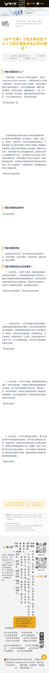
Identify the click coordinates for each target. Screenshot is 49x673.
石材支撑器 (17, 554)
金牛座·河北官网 (12, 641)
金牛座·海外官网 (10, 632)
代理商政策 (33, 594)
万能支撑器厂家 (8, 547)
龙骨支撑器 (17, 564)
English (41, 3)
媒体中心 (22, 5)
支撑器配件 (17, 590)
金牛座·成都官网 (28, 635)
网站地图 (23, 665)
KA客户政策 (33, 609)
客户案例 (22, 2)
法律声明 (33, 665)
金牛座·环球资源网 (24, 651)
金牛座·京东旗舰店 (17, 648)
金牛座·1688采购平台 (12, 645)
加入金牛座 (29, 597)
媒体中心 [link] (5, 24)
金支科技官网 (26, 632)
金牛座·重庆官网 (12, 638)
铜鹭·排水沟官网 (30, 641)
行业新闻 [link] (5, 26)
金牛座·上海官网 (30, 638)
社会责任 (23, 12)
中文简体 (33, 3)
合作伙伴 (22, 7)
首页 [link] (6, 22)
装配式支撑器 (17, 574)
